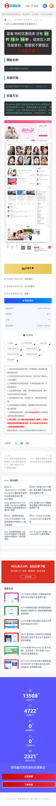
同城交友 (43, 343)
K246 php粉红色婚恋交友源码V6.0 (32, 430)
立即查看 (28, 776)
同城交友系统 (13, 354)
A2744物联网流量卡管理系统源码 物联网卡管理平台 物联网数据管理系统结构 (36, 610)
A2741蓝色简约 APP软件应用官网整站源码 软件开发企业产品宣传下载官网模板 (36, 637)
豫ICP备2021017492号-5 (40, 798)
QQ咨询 (29, 335)
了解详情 (28, 784)
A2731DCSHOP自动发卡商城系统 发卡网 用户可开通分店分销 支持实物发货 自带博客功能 (36, 664)
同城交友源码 (31, 348)
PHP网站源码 (26, 343)
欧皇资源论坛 (15, 14)
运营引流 (28, 20)
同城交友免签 (13, 348)
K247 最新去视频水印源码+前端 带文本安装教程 (41, 460)
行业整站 (35, 14)
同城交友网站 (31, 354)
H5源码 (10, 343)
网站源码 (26, 14)
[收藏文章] (16, 443)
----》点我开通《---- (28, 50)
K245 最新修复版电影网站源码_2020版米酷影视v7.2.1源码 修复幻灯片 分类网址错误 (15, 463)
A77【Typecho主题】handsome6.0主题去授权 (40, 533)
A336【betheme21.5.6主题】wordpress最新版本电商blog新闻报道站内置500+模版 (15, 506)
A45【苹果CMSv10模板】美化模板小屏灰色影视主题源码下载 (40, 505)
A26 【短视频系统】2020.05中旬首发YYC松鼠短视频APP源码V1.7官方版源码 (15, 535)
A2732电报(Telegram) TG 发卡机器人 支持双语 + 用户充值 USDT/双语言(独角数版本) (36, 650)
